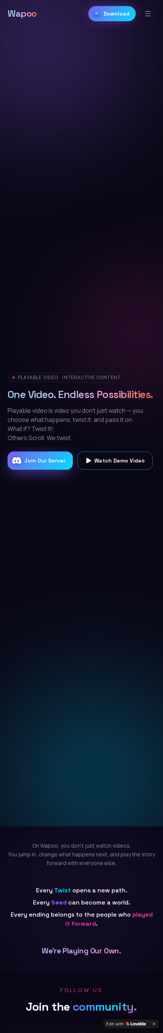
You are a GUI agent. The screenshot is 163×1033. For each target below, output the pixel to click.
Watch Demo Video (119, 460)
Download (116, 13)
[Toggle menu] (147, 13)
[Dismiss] (153, 1023)
